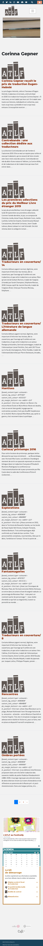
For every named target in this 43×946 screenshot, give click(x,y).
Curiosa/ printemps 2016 (19, 449)
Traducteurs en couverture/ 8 (21, 637)
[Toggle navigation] (32, 11)
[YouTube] (18, 2)
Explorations (10, 507)
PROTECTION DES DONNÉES (11, 945)
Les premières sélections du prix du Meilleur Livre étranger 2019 (19, 203)
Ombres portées (13, 755)
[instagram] (14, 2)
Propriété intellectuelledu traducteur (16, 888)
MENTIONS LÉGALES (8, 942)
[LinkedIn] (10, 2)
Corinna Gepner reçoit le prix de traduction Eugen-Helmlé (20, 84)
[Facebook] (3, 2)
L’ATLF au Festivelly (13, 835)
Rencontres (10, 694)
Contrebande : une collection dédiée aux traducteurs (17, 143)
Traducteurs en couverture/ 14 (21, 263)
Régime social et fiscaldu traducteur (16, 883)
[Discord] (22, 2)
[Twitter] (7, 2)
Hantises (8, 388)
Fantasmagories (13, 571)
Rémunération (13, 897)
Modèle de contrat (14, 892)
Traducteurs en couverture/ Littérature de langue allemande (21, 327)
